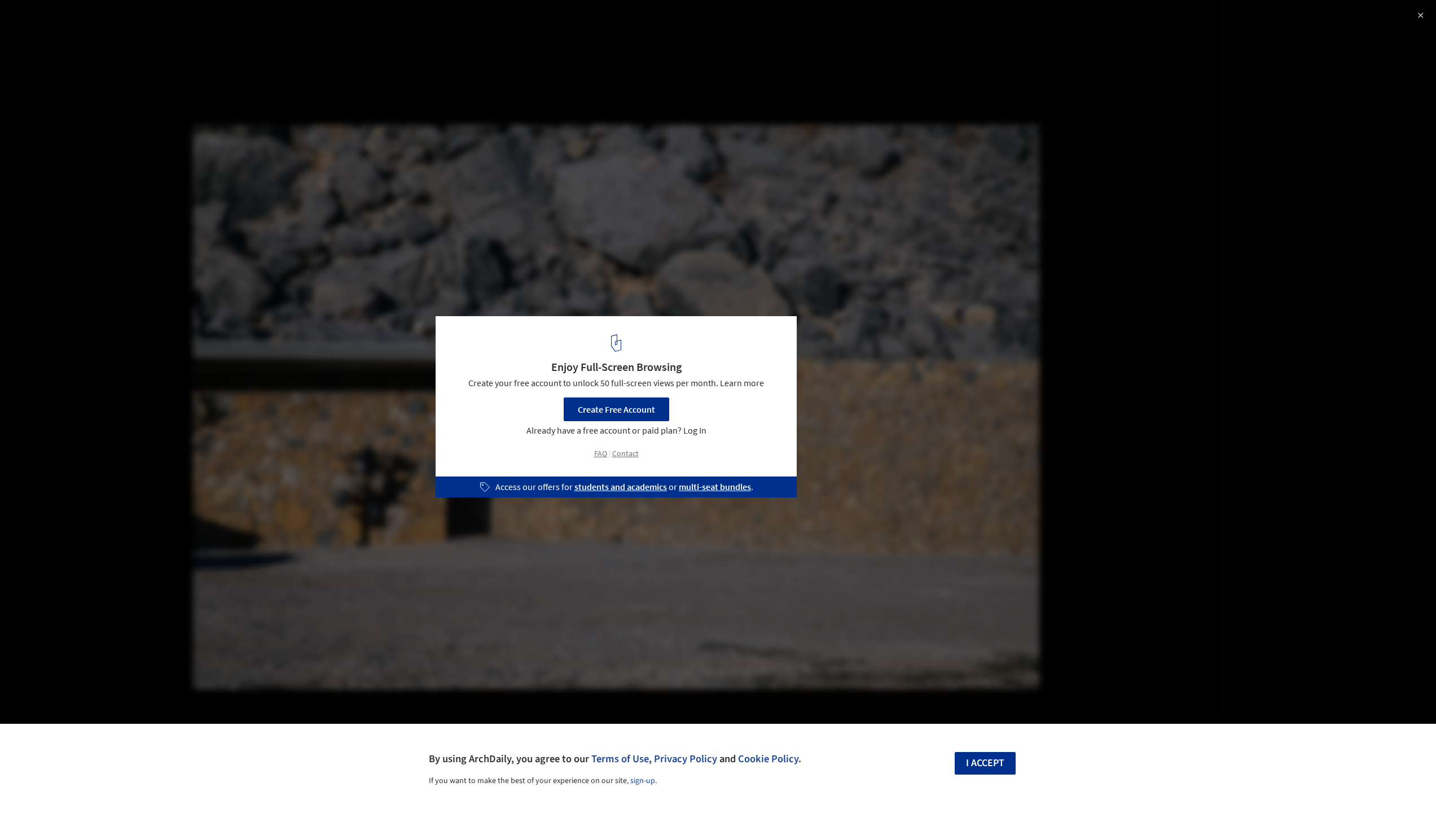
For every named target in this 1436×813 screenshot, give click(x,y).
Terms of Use (620, 758)
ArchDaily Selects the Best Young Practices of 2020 (153, 20)
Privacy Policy (685, 758)
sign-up (642, 780)
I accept (985, 763)
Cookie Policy (768, 758)
